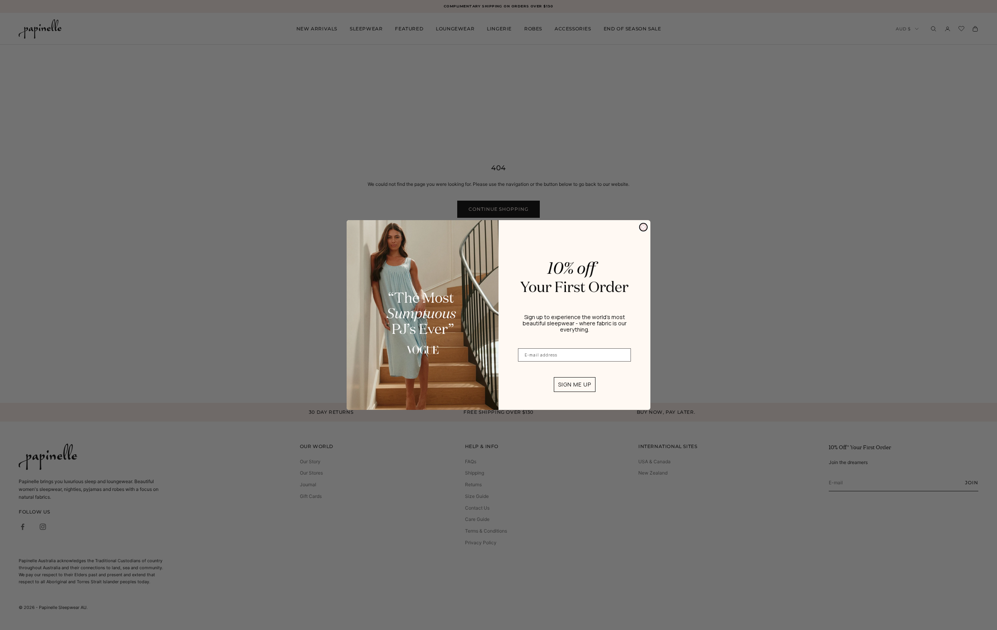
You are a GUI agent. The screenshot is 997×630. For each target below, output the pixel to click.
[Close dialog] (643, 227)
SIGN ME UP (574, 384)
